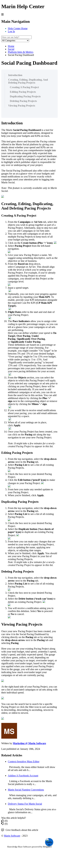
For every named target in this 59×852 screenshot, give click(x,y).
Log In (11, 31)
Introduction (15, 75)
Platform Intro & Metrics (20, 52)
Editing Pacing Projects (23, 91)
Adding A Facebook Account (23, 775)
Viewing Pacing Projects (21, 105)
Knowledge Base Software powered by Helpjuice (29, 846)
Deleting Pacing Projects (23, 101)
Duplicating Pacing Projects (25, 96)
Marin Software (12, 835)
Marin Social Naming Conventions (26, 789)
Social (11, 49)
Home (11, 46)
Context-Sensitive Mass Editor (23, 761)
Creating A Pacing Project (24, 87)
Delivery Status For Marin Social (25, 803)
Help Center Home (18, 28)
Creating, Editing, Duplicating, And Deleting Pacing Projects (28, 81)
